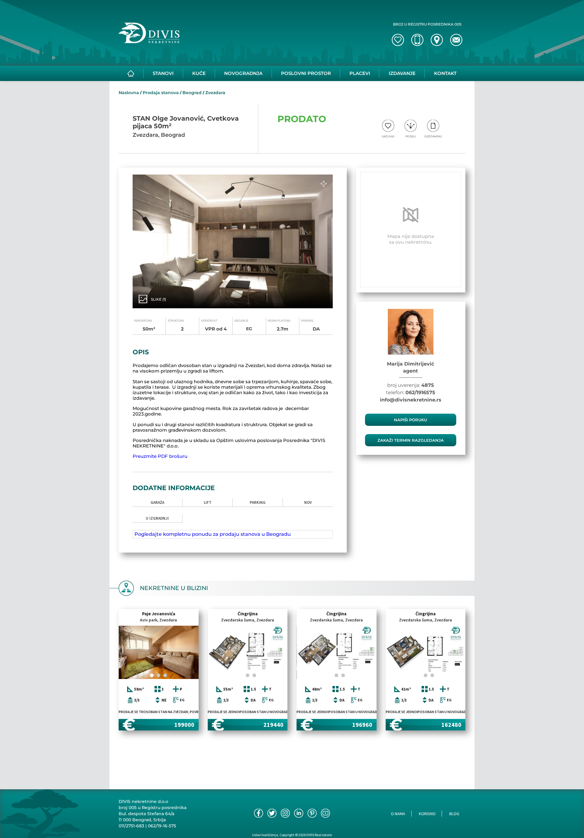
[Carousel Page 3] (165, 675)
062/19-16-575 (162, 826)
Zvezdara (215, 92)
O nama (398, 813)
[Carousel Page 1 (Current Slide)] (152, 675)
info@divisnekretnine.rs (410, 400)
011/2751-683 (131, 826)
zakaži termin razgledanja (410, 440)
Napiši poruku (410, 419)
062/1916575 (420, 392)
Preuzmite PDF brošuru (160, 456)
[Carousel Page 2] (158, 675)
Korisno (427, 813)
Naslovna (129, 92)
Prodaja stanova (161, 92)
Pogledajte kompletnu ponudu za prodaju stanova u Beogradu (212, 534)
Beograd (192, 92)
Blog (454, 813)
